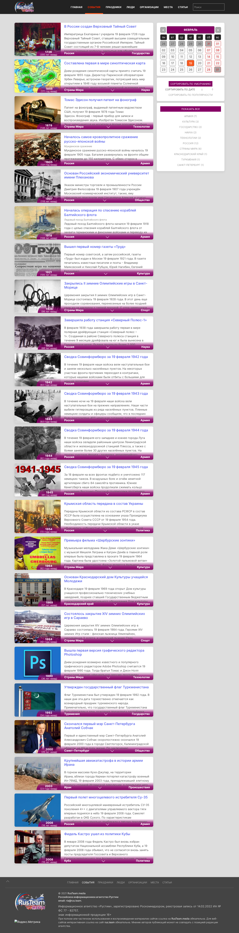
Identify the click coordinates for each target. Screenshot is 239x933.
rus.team (110, 922)
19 (190, 63)
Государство (141, 53)
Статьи (183, 7)
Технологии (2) (190, 137)
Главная (76, 7)
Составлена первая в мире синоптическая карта (104, 63)
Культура (143, 273)
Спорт (145, 310)
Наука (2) (190, 132)
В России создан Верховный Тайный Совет (100, 26)
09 (163, 56)
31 (208, 43)
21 (208, 63)
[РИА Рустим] (30, 901)
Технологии (141, 126)
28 (181, 43)
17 (172, 63)
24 (172, 69)
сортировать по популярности (190, 94)
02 (163, 50)
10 (172, 56)
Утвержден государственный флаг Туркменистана (106, 687)
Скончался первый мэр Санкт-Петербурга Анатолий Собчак (99, 726)
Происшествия (139, 787)
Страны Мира (73, 90)
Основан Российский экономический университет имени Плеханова (106, 175)
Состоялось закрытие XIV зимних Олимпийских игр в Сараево (104, 616)
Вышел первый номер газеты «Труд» (95, 247)
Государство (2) (190, 126)
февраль (191, 29)
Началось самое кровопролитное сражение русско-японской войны (101, 141)
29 (190, 43)
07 (208, 50)
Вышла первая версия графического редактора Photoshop (104, 652)
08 (217, 50)
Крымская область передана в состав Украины (103, 503)
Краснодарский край (79, 603)
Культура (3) (190, 121)
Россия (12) (190, 143)
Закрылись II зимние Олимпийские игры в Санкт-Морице (105, 285)
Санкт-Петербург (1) (190, 164)
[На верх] (7, 881)
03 (172, 50)
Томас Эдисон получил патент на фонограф (100, 100)
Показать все (190, 108)
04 (181, 50)
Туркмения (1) (190, 159)
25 (181, 69)
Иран (67, 787)
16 (163, 63)
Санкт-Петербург (76, 750)
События (94, 7)
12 (190, 56)
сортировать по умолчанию (190, 83)
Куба (67, 860)
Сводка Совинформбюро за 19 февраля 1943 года (106, 393)
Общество (142, 200)
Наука (145, 90)
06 (199, 50)
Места (168, 7)
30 (199, 43)
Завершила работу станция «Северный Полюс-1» (105, 320)
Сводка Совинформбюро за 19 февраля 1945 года (106, 467)
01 (217, 43)
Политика (143, 530)
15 (217, 56)
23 (163, 69)
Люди (130, 7)
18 (181, 63)
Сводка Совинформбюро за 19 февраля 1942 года (106, 357)
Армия (145, 163)
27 (172, 43)
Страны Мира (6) (191, 148)
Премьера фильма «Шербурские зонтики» (99, 540)
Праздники (113, 7)
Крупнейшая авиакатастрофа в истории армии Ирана (103, 762)
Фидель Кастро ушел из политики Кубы (97, 834)
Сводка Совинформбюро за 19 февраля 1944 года (106, 430)
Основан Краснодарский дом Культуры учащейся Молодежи (106, 579)
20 (199, 63)
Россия (69, 53)
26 (163, 43)
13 (199, 56)
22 (217, 63)
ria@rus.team (73, 900)
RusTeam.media (77, 893)
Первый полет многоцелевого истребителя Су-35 (106, 797)
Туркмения (72, 714)
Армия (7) (190, 116)
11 (181, 56)
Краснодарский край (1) (190, 154)
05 (190, 50)
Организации (149, 7)
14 (208, 56)
